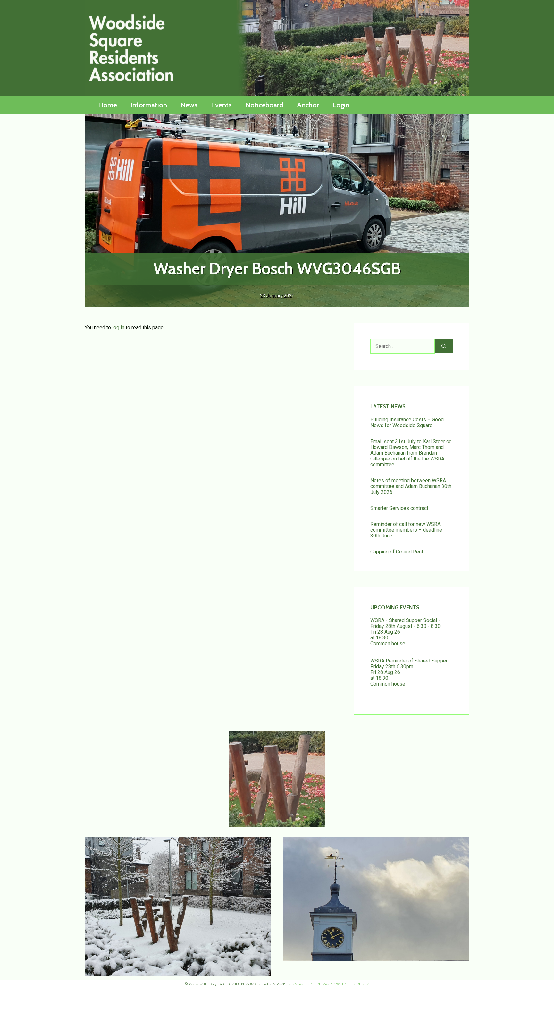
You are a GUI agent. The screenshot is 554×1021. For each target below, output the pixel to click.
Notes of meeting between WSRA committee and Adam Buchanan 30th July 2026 (410, 486)
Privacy (324, 984)
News (188, 105)
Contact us (301, 984)
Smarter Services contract (399, 508)
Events (221, 105)
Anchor (308, 105)
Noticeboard (264, 105)
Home (107, 105)
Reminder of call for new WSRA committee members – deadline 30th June (406, 530)
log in (118, 328)
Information (148, 105)
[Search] (444, 346)
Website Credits (353, 984)
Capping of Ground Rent (396, 552)
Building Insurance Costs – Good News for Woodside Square (407, 422)
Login (340, 105)
